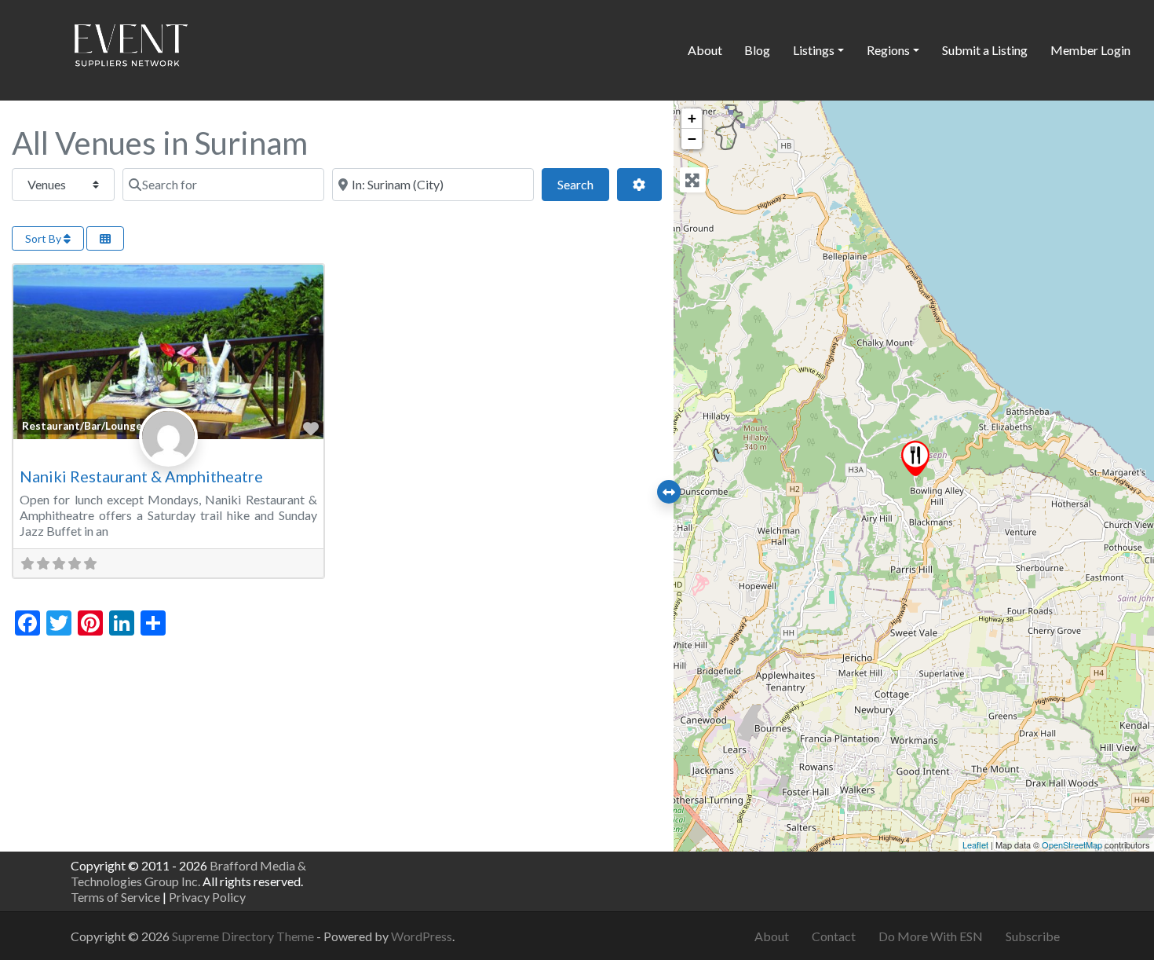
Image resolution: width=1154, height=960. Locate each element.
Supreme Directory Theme (244, 936)
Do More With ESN (930, 936)
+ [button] (692, 118)
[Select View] (105, 238)
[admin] (168, 453)
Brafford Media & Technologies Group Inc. (188, 873)
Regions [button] (888, 49)
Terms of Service (115, 896)
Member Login (1090, 49)
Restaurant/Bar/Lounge (82, 426)
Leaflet (975, 844)
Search (583, 184)
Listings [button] (813, 49)
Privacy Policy (207, 896)
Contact (834, 936)
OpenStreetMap (1072, 844)
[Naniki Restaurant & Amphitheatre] (915, 458)
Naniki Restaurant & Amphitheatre (141, 476)
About (705, 49)
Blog (757, 49)
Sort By (44, 238)
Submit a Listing (985, 49)
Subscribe (1033, 936)
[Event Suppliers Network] (130, 47)
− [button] (692, 138)
